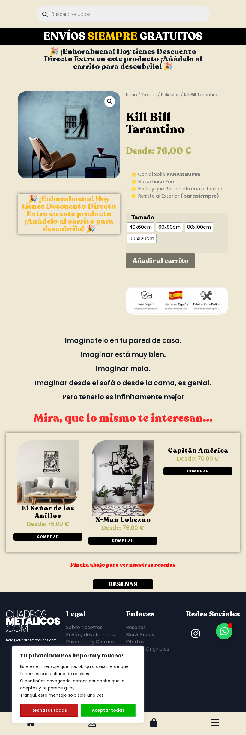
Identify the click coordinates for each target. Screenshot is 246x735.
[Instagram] (195, 643)
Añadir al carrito (160, 260)
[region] (78, 684)
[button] (109, 101)
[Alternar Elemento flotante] (224, 631)
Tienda (149, 95)
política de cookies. (70, 674)
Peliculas (170, 95)
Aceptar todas (108, 710)
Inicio (131, 95)
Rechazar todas (49, 710)
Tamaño (142, 218)
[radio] (140, 227)
